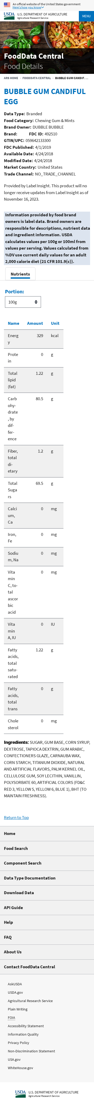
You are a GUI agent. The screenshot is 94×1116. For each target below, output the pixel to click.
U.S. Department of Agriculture (42, 14)
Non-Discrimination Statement (31, 1051)
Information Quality (23, 1034)
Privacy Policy (18, 1042)
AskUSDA (15, 984)
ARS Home (11, 78)
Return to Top (16, 817)
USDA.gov (15, 992)
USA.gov (14, 1059)
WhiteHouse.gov (20, 1068)
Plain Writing (17, 1009)
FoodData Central (36, 78)
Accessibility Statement (26, 1026)
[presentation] (20, 274)
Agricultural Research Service (32, 18)
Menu (86, 16)
